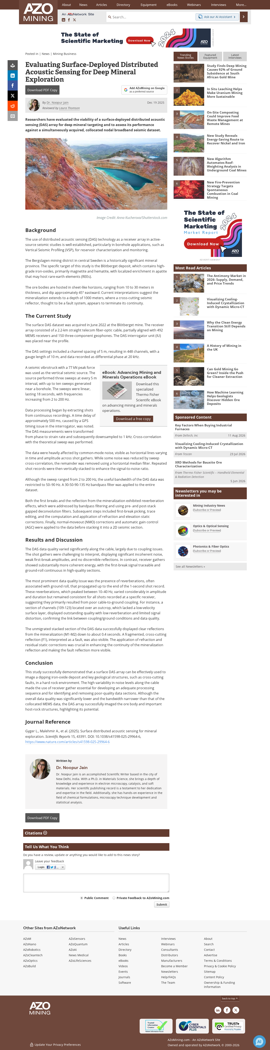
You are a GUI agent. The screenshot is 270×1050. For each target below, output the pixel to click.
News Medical (79, 955)
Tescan (187, 454)
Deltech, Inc (190, 435)
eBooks (123, 961)
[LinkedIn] (13, 75)
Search (209, 944)
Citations (34, 833)
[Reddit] (13, 106)
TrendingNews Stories (185, 56)
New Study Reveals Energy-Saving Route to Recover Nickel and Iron (226, 139)
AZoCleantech (33, 955)
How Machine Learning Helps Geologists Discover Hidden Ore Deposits (225, 398)
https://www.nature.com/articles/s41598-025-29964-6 (67, 741)
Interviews (168, 939)
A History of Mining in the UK (224, 347)
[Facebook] (13, 85)
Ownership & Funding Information (219, 985)
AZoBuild (29, 966)
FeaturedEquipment (210, 56)
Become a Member (174, 966)
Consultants (169, 950)
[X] (13, 96)
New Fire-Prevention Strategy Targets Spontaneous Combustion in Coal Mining (223, 189)
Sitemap (210, 972)
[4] (189, 143)
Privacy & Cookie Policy (220, 966)
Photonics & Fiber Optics (211, 546)
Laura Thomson (69, 108)
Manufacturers (171, 961)
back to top (229, 998)
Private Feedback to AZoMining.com (143, 898)
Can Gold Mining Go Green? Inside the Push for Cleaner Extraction (225, 373)
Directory (123, 5)
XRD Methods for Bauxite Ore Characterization (198, 464)
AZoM (27, 939)
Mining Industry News (209, 505)
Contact (209, 950)
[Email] (13, 116)
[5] (189, 166)
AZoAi (73, 950)
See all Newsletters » (190, 566)
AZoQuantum (78, 944)
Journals (124, 977)
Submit (162, 904)
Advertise (210, 955)
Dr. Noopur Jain (72, 767)
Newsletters (169, 972)
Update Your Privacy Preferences (57, 1045)
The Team (168, 983)
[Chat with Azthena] (259, 1041)
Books (123, 955)
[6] (189, 189)
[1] (189, 73)
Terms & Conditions (218, 961)
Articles (124, 944)
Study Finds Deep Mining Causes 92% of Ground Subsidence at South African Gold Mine (226, 71)
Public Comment (96, 898)
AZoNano (29, 944)
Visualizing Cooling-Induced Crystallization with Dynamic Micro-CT (225, 303)
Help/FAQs (168, 977)
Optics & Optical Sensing (211, 526)
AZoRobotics (31, 950)
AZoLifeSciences (80, 961)
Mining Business (64, 54)
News (46, 54)
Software (125, 983)
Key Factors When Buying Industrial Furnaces (203, 427)
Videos (123, 966)
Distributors (169, 955)
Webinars (168, 944)
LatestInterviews (235, 56)
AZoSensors (77, 939)
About (208, 939)
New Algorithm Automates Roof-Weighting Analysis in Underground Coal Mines (226, 164)
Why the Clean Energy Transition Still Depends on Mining (226, 326)
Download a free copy (133, 418)
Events (123, 972)
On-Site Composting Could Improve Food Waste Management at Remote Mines (225, 118)
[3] (189, 119)
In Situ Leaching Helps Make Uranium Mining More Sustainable (224, 93)
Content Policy (214, 977)
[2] (189, 96)
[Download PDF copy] (13, 65)
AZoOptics (30, 961)
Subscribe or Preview (207, 510)
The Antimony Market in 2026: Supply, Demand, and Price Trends (226, 279)
